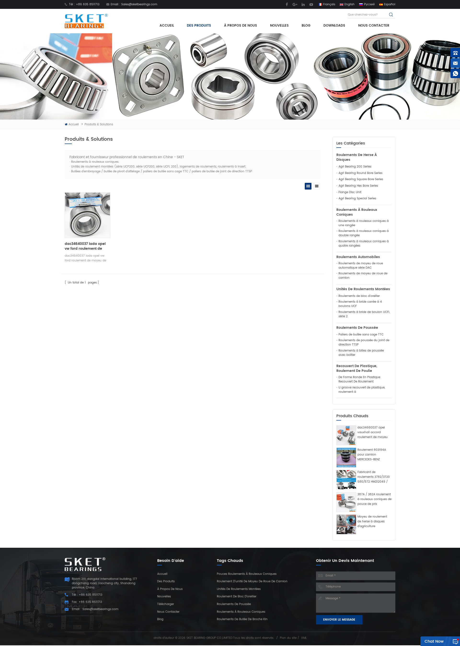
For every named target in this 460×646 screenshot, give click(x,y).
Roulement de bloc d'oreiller (236, 596)
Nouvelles (279, 25)
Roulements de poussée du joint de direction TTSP (364, 342)
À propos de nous (240, 25)
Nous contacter (373, 25)
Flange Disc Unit (350, 192)
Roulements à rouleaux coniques (356, 212)
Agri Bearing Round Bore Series (360, 173)
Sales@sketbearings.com (139, 4)
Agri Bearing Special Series (357, 198)
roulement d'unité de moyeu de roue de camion (252, 581)
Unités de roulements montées (363, 289)
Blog (306, 25)
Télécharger (165, 604)
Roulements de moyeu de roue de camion (363, 275)
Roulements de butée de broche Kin (242, 619)
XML (304, 638)
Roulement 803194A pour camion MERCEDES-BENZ (371, 455)
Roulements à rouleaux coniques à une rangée (364, 223)
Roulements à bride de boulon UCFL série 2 (364, 314)
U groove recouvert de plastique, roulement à (362, 390)
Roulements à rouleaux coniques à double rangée (364, 233)
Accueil (167, 25)
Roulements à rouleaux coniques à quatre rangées (364, 243)
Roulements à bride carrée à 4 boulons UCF (360, 304)
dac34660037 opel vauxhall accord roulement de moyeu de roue (372, 432)
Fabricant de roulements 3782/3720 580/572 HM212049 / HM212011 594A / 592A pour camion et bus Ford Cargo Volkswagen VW (373, 477)
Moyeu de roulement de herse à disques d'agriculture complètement (372, 521)
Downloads (334, 25)
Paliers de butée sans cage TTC (361, 335)
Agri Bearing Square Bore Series (361, 179)
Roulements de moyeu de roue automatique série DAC (361, 265)
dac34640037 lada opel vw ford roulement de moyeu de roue (85, 246)
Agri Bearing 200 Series (355, 167)
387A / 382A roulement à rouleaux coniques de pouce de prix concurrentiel (374, 499)
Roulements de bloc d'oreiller (359, 296)
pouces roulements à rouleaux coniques (246, 574)
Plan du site (288, 638)
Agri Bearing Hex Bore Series (358, 186)
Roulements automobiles (358, 257)
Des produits (199, 25)
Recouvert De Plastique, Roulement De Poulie (356, 368)
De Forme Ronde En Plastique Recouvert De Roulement (359, 379)
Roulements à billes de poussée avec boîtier (361, 353)
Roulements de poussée (357, 327)
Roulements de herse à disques (356, 157)
